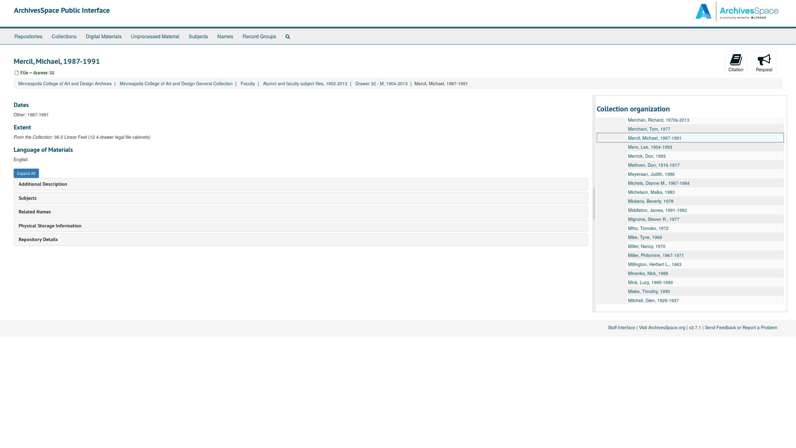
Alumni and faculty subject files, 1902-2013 (305, 83)
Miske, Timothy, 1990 (649, 291)
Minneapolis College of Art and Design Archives (65, 83)
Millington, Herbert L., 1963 (655, 264)
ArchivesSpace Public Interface (62, 10)
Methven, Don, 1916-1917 (654, 165)
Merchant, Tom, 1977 (649, 129)
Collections (64, 36)
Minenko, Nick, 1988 (648, 273)
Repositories (28, 36)
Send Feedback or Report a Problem (741, 327)
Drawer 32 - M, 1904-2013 (381, 83)
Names (225, 36)
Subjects (198, 36)
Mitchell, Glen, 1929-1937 (653, 300)
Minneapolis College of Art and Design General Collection (176, 83)
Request (764, 69)
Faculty (248, 83)
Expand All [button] (26, 173)
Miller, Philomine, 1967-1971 (656, 255)
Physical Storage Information (50, 225)
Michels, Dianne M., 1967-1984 (659, 183)
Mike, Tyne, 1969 (645, 237)
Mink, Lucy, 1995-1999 (650, 282)
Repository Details (38, 239)
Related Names (35, 211)
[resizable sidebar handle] (594, 204)
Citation (736, 69)
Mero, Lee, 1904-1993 (650, 147)
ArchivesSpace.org (666, 327)
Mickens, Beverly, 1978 (650, 201)
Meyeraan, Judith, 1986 (651, 174)
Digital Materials (104, 36)
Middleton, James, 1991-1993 (657, 210)
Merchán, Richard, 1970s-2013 (658, 120)
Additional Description (43, 184)
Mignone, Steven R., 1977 (653, 219)
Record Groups (259, 36)
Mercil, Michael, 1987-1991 (655, 138)
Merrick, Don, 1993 (647, 156)
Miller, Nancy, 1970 (646, 246)
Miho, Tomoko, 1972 (648, 228)
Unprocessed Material (155, 36)
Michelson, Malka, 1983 (651, 192)
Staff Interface (621, 327)
